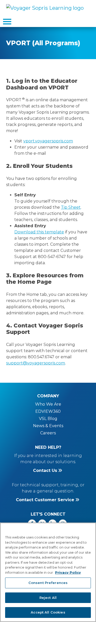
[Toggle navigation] (7, 21)
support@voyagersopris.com (35, 363)
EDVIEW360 (48, 411)
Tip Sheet (71, 207)
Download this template (39, 232)
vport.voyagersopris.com (48, 141)
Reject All (48, 598)
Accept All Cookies (48, 612)
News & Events (48, 425)
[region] (48, 572)
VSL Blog (48, 418)
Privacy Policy (68, 572)
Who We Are (48, 404)
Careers (48, 433)
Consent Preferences (48, 583)
